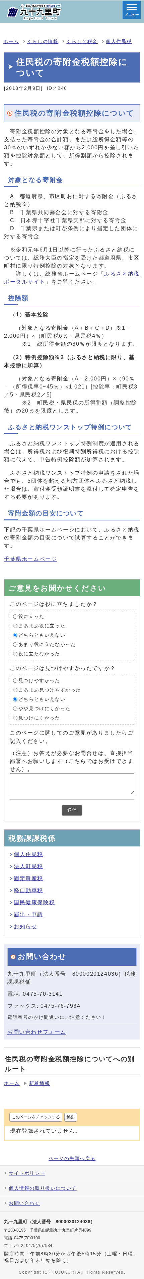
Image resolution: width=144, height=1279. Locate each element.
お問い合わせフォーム (36, 1032)
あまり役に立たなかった (47, 644)
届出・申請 (28, 914)
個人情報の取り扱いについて (43, 1188)
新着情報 (39, 1083)
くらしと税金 (82, 41)
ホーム (11, 41)
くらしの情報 (43, 41)
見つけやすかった (39, 680)
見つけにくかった (39, 718)
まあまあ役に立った (41, 625)
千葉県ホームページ (30, 559)
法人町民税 (28, 866)
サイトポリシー (27, 1173)
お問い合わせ (24, 1203)
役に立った (31, 616)
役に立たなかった (39, 653)
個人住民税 (119, 41)
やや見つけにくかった (44, 708)
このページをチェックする (36, 1117)
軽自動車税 (28, 890)
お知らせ (25, 926)
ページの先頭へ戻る (72, 1158)
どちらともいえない (41, 635)
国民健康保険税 (34, 902)
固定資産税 (28, 878)
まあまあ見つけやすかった (49, 689)
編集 (71, 1117)
